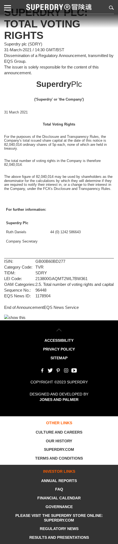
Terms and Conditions (59, 458)
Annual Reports (59, 481)
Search (110, 7)
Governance (59, 507)
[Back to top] (59, 330)
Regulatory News (59, 528)
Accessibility (59, 340)
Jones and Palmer (59, 399)
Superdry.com (59, 449)
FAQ (59, 489)
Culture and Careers (59, 432)
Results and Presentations (59, 537)
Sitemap (59, 358)
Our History (59, 441)
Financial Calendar (59, 498)
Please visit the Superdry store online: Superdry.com (59, 517)
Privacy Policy (59, 349)
